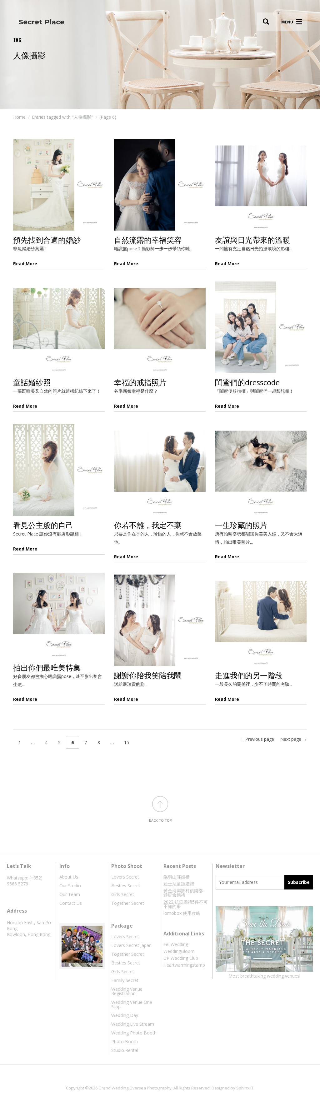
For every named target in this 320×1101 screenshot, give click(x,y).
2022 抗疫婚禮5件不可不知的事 (185, 904)
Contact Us (70, 903)
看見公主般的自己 (43, 525)
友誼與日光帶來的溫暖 (252, 240)
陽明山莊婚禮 (176, 877)
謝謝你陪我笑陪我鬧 (148, 675)
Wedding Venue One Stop (131, 1004)
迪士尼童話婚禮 (178, 884)
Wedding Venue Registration (126, 991)
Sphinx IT (244, 1088)
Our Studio (70, 886)
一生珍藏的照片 (241, 525)
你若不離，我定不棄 (148, 525)
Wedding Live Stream (132, 1024)
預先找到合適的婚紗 (47, 240)
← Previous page (257, 739)
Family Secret (124, 980)
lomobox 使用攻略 (181, 913)
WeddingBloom (179, 951)
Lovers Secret (125, 877)
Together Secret (127, 903)
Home (19, 117)
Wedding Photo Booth (134, 1033)
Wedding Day (124, 1015)
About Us (68, 877)
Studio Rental (124, 1050)
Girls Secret (122, 894)
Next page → (293, 739)
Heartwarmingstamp (184, 965)
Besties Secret (125, 886)
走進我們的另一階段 (248, 675)
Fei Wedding (175, 944)
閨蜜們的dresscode (247, 382)
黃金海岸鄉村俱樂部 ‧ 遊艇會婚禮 (184, 893)
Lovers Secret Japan (131, 945)
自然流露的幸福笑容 (148, 240)
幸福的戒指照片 (140, 382)
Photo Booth (124, 1041)
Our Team (69, 894)
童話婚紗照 (32, 382)
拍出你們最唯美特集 (47, 667)
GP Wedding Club (180, 958)
